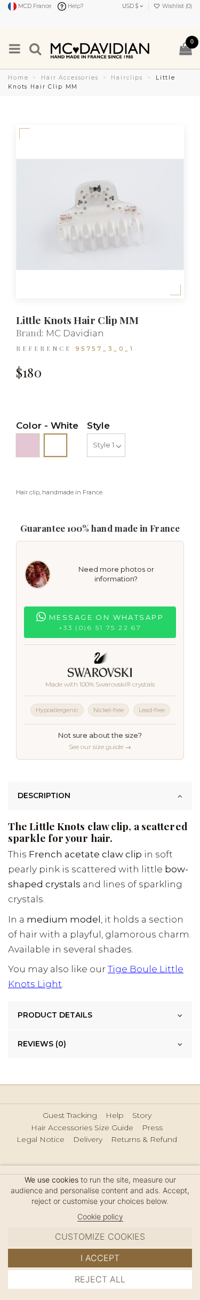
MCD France (34, 6)
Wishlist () (176, 6)
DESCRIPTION (44, 795)
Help (115, 1115)
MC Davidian (75, 333)
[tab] (100, 796)
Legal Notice (41, 1139)
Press (152, 1127)
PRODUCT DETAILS (55, 1015)
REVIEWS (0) (42, 1043)
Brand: (30, 332)
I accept (100, 1257)
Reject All (100, 1279)
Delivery (87, 1139)
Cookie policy (100, 1216)
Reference (43, 348)
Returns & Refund (144, 1139)
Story (141, 1115)
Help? (75, 6)
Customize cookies (100, 1236)
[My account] (165, 48)
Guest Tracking (70, 1115)
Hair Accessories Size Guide (82, 1127)
